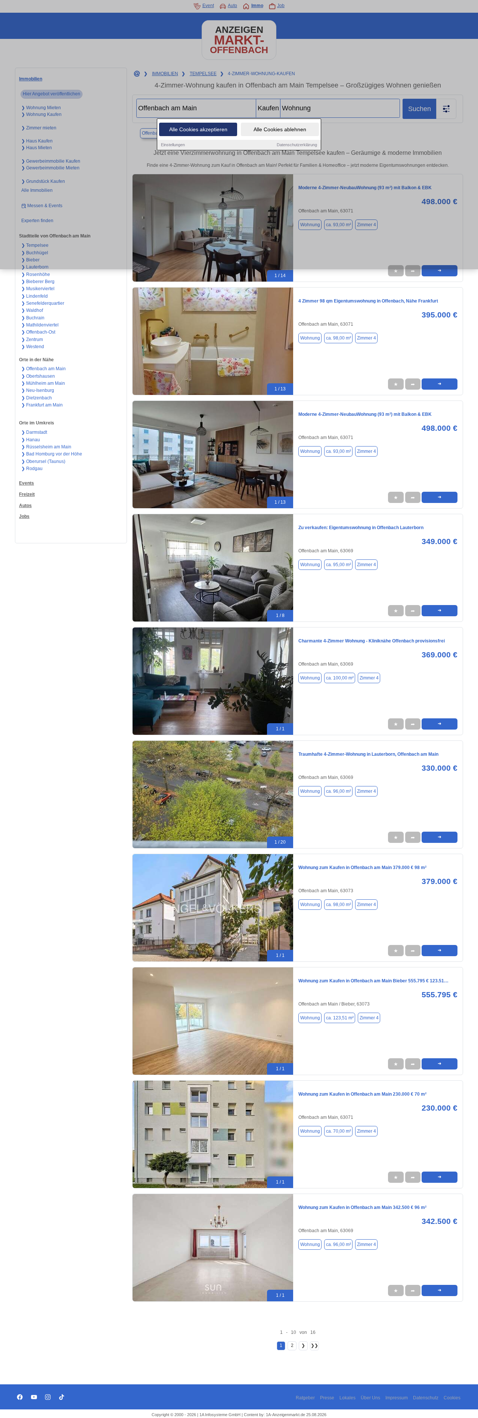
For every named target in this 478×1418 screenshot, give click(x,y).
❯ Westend (32, 346)
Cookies (452, 1397)
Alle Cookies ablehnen (280, 129)
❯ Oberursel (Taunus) (43, 461)
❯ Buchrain (32, 317)
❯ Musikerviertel (38, 288)
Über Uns (370, 1397)
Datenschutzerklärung (297, 144)
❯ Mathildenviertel (40, 325)
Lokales (347, 1397)
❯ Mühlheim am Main (43, 383)
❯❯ (314, 1345)
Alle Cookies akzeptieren (198, 129)
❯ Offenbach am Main (43, 368)
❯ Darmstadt (34, 432)
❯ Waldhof (32, 310)
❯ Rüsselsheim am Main (46, 446)
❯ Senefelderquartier (42, 303)
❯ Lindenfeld (34, 296)
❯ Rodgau (32, 468)
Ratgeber (305, 1397)
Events (26, 483)
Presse (327, 1397)
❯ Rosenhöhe (35, 274)
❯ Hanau (30, 439)
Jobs (24, 516)
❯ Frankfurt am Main (42, 405)
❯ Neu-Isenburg (37, 390)
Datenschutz (425, 1397)
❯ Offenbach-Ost (38, 332)
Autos (25, 505)
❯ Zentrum (32, 339)
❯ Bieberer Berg (38, 281)
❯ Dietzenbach (36, 397)
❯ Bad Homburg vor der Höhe (51, 454)
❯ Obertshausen (38, 376)
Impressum (396, 1397)
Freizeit (27, 494)
